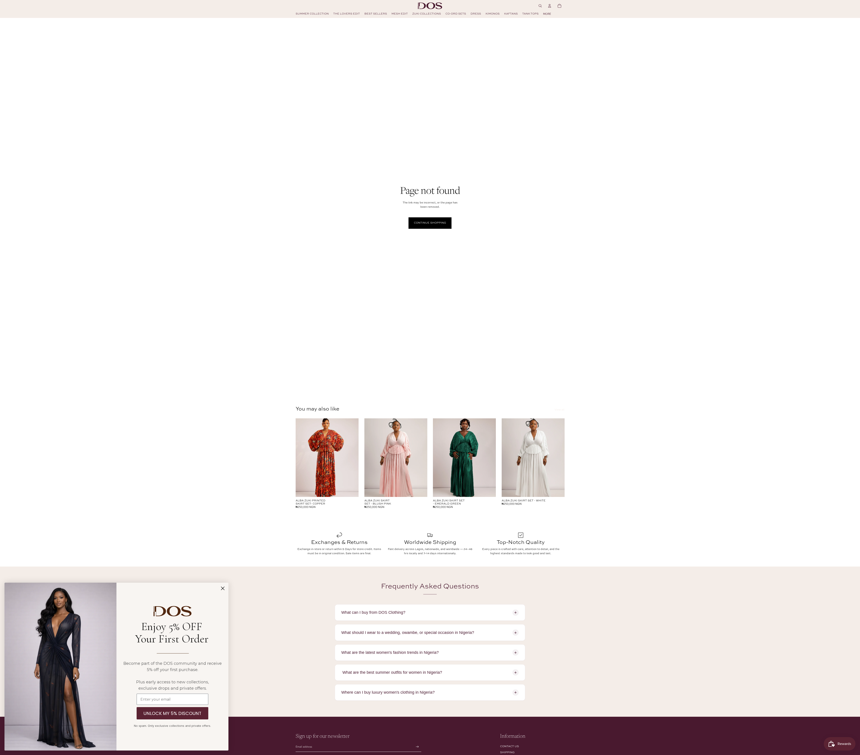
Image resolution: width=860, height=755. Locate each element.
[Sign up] (417, 747)
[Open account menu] (550, 6)
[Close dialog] (223, 588)
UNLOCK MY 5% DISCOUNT (172, 713)
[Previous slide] (302, 457)
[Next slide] (352, 457)
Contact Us (509, 746)
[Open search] (540, 6)
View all (559, 410)
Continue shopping (430, 223)
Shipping (507, 752)
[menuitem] (547, 14)
